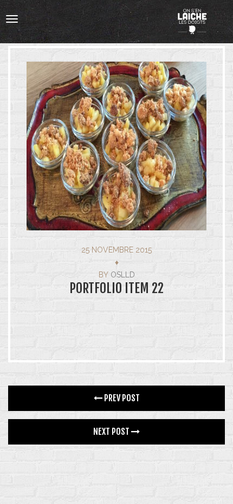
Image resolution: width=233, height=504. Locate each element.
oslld (123, 274)
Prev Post (121, 398)
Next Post (112, 431)
